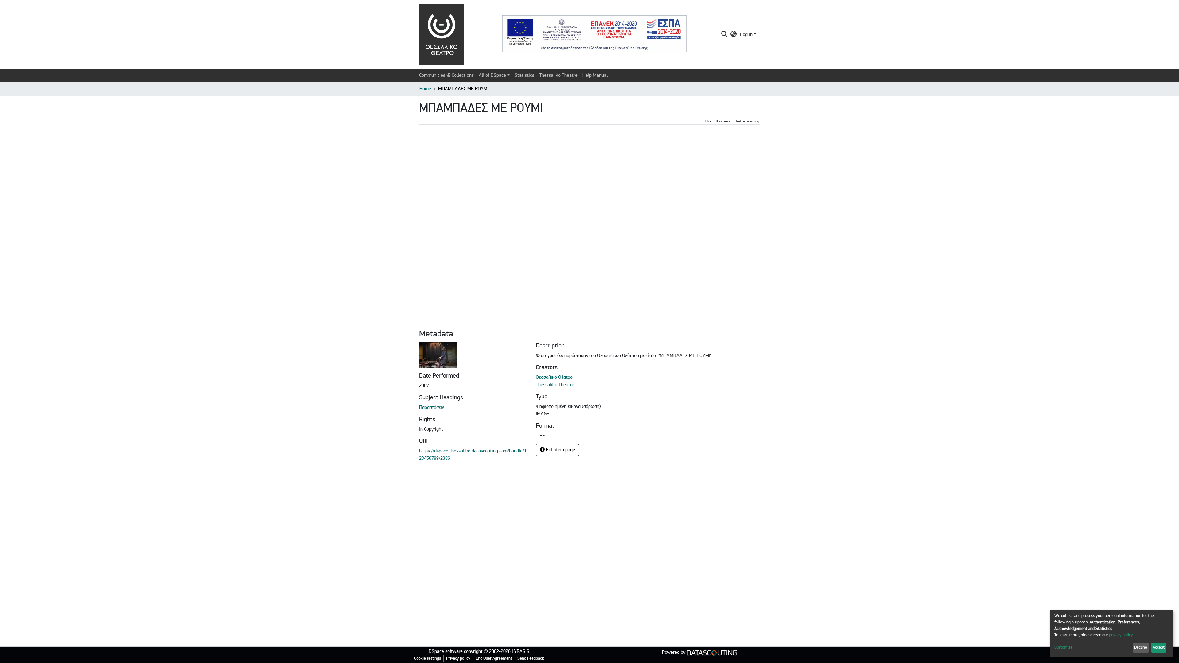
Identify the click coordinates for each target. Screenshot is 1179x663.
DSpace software (446, 651)
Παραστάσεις (431, 407)
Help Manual (595, 75)
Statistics (524, 75)
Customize (1063, 647)
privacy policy (1121, 635)
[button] (734, 34)
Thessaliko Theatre (558, 75)
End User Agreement (494, 658)
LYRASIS (520, 651)
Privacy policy (458, 658)
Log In (746, 34)
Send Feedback (530, 658)
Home (425, 89)
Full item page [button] (560, 450)
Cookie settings (427, 658)
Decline (1140, 647)
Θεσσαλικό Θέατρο (554, 377)
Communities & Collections (446, 75)
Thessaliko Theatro (555, 384)
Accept (1159, 647)
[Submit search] (724, 35)
